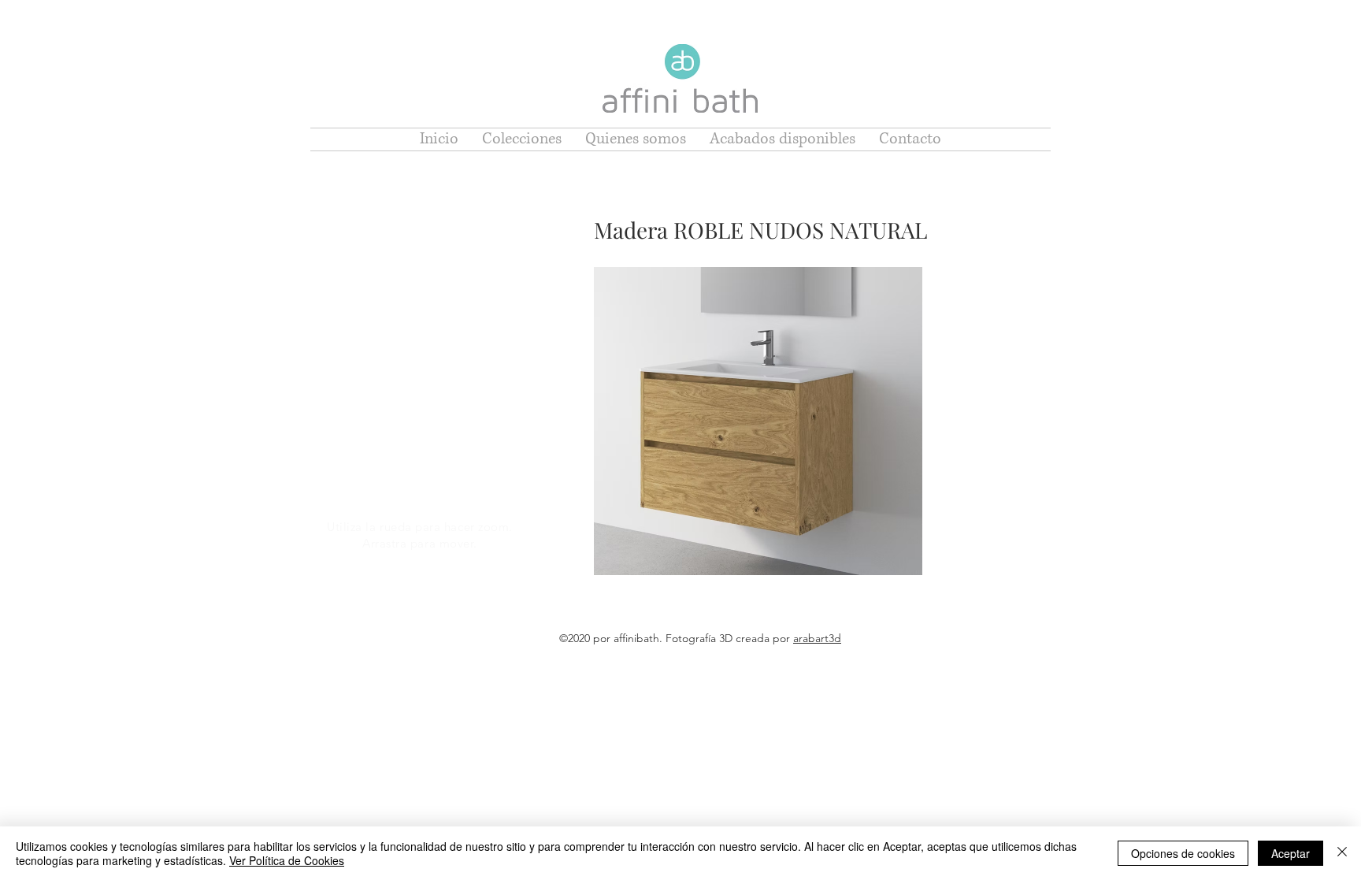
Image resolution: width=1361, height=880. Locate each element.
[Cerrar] (1342, 853)
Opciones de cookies (1183, 853)
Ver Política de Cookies (286, 860)
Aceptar (1290, 853)
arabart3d (817, 638)
